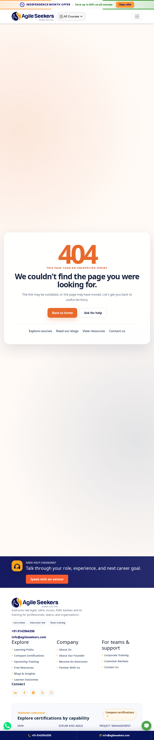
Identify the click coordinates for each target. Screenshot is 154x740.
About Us (65, 649)
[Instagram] (33, 692)
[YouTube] (51, 692)
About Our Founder (72, 655)
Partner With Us (69, 667)
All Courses (71, 16)
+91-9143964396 (23, 631)
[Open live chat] (146, 726)
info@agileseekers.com (29, 637)
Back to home (62, 313)
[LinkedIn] (15, 692)
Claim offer (125, 4)
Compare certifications (120, 714)
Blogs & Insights (24, 673)
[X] (42, 692)
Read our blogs (67, 331)
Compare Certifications (29, 655)
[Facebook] (24, 692)
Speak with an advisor (47, 579)
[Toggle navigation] (137, 16)
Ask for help (93, 313)
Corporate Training (116, 655)
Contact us (117, 331)
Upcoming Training (26, 661)
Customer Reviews (116, 661)
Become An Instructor (73, 661)
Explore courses (40, 331)
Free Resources (24, 667)
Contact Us (111, 667)
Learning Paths (24, 649)
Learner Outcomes (26, 679)
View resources (94, 331)
